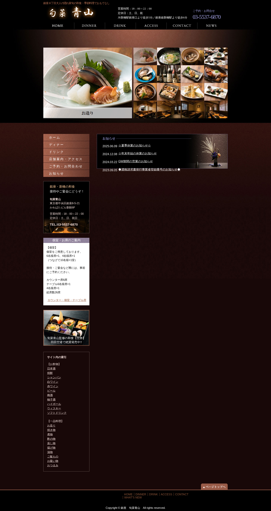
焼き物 (51, 429)
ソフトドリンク (57, 412)
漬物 (50, 452)
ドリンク (120, 26)
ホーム (58, 26)
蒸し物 (51, 443)
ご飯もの (52, 456)
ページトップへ (214, 487)
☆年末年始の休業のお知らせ (137, 153)
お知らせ (56, 173)
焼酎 (50, 372)
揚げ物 (51, 447)
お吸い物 (52, 460)
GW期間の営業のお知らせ (135, 161)
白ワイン (52, 381)
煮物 (50, 434)
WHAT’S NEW (133, 497)
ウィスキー (54, 408)
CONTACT (181, 494)
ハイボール (54, 403)
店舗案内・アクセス (151, 26)
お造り (51, 425)
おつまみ (52, 465)
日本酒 (51, 368)
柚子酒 (51, 399)
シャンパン (54, 377)
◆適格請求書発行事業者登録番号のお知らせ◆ (149, 169)
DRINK (153, 494)
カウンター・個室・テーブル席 (67, 300)
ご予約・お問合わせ (66, 166)
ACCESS (166, 494)
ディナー (89, 26)
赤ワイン (52, 386)
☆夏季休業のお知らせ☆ (134, 145)
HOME (128, 494)
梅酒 (50, 395)
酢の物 (51, 438)
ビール (51, 390)
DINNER (141, 494)
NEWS (212, 26)
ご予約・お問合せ (182, 26)
